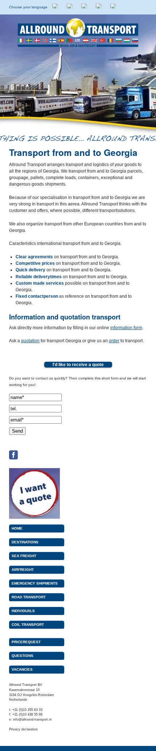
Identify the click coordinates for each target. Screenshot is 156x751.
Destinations (25, 542)
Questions (22, 656)
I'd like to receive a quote (78, 364)
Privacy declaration (23, 729)
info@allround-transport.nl (32, 719)
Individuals (23, 611)
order (114, 340)
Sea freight (24, 556)
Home (17, 528)
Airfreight (23, 570)
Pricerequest (26, 642)
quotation (30, 340)
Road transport (29, 597)
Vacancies (22, 669)
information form (126, 327)
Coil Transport (28, 625)
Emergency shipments (35, 583)
